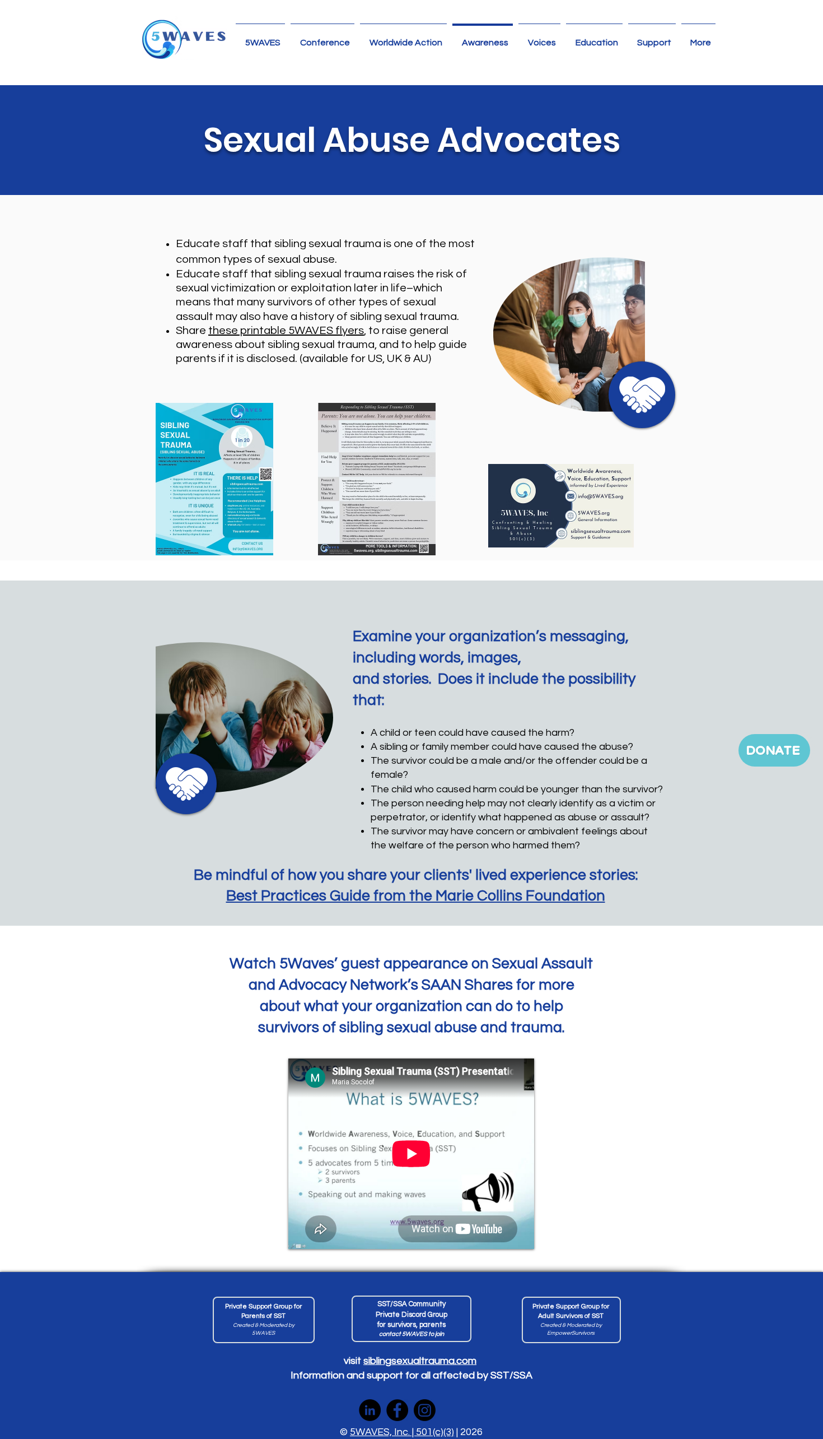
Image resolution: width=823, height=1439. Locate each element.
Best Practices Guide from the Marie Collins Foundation (415, 896)
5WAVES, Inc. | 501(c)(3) (402, 1432)
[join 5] (411, 1319)
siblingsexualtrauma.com (419, 1361)
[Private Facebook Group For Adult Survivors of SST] (264, 1320)
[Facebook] (397, 1410)
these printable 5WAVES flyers (286, 330)
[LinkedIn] (370, 1410)
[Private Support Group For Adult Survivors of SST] (571, 1320)
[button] (403, 38)
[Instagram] (425, 1410)
